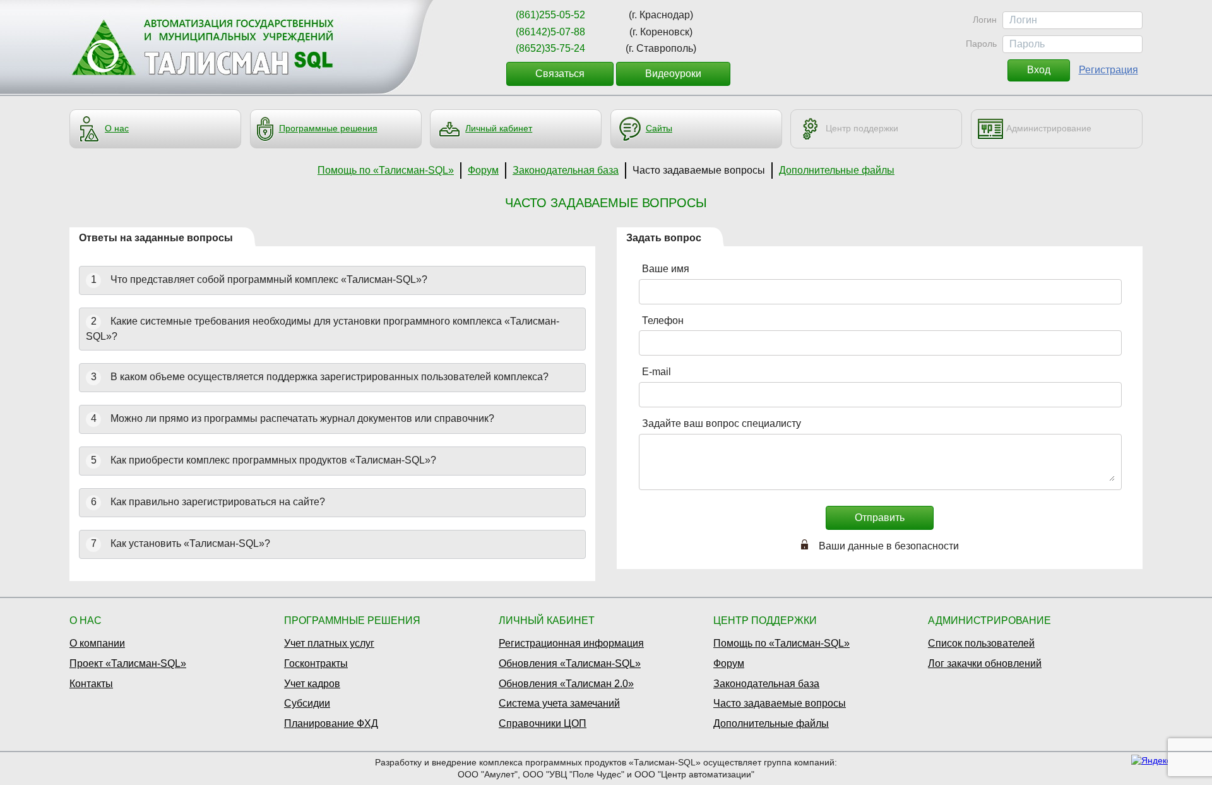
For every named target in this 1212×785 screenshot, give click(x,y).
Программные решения (328, 128)
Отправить (880, 517)
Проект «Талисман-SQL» (127, 663)
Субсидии (307, 703)
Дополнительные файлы (836, 170)
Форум (483, 170)
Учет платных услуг (329, 643)
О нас (117, 128)
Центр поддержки (862, 128)
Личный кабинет (498, 128)
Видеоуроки (673, 73)
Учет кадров (312, 683)
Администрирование (1048, 128)
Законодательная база (566, 170)
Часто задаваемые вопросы (699, 170)
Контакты (91, 683)
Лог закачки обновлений (985, 663)
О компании (97, 643)
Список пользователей (981, 643)
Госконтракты (316, 663)
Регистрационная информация (571, 643)
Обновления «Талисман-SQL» (570, 663)
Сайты (659, 128)
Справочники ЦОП (542, 723)
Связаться (560, 73)
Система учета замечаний (559, 703)
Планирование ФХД (331, 723)
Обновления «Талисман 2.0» (566, 683)
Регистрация (1108, 69)
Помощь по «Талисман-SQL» (386, 170)
